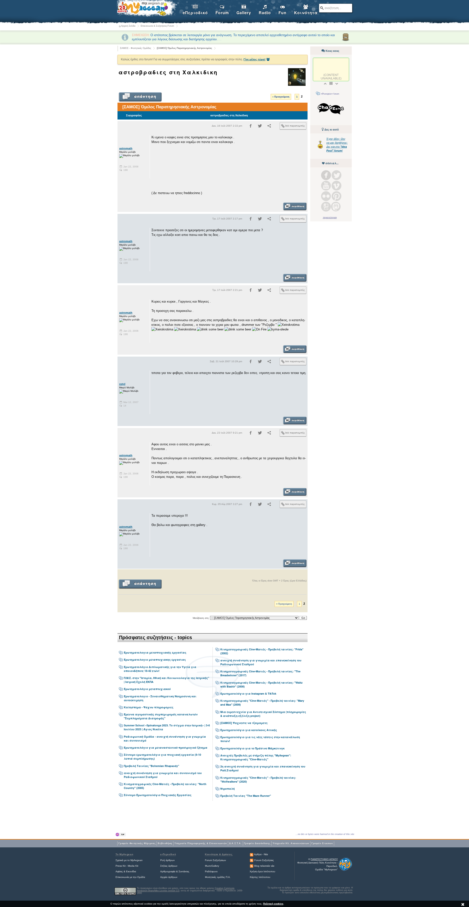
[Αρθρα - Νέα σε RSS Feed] (252, 854)
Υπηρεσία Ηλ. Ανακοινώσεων (291, 843)
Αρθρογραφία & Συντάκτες (174, 871)
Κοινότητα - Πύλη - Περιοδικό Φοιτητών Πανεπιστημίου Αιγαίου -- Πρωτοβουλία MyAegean (146, 8)
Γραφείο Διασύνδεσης (257, 843)
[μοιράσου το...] (269, 126)
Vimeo (336, 186)
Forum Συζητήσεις (264, 860)
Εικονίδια (131, 871)
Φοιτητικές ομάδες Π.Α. (218, 877)
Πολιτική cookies (273, 903)
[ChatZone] (331, 109)
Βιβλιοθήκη (165, 843)
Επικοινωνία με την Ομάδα (130, 877)
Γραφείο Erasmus (322, 843)
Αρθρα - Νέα (261, 854)
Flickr (326, 196)
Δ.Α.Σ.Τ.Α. (235, 843)
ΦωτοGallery (212, 865)
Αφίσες (119, 871)
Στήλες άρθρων (168, 865)
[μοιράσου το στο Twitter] (260, 126)
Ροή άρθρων (167, 860)
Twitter (336, 175)
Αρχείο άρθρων (168, 877)
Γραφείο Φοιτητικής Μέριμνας (137, 843)
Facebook (326, 175)
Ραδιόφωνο (211, 871)
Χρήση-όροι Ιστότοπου (262, 871)
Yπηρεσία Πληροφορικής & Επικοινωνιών (200, 843)
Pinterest (336, 196)
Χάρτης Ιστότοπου (260, 877)
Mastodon (336, 207)
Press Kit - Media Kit (127, 865)
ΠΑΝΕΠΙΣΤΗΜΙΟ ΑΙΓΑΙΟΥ (324, 859)
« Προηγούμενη (280, 97)
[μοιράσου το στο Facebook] (251, 126)
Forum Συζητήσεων (215, 860)
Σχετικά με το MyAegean (129, 860)
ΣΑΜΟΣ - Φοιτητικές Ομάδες (135, 48)
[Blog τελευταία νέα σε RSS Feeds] (252, 865)
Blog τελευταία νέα (264, 865)
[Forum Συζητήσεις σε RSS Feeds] (252, 860)
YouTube (326, 186)
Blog (326, 207)
